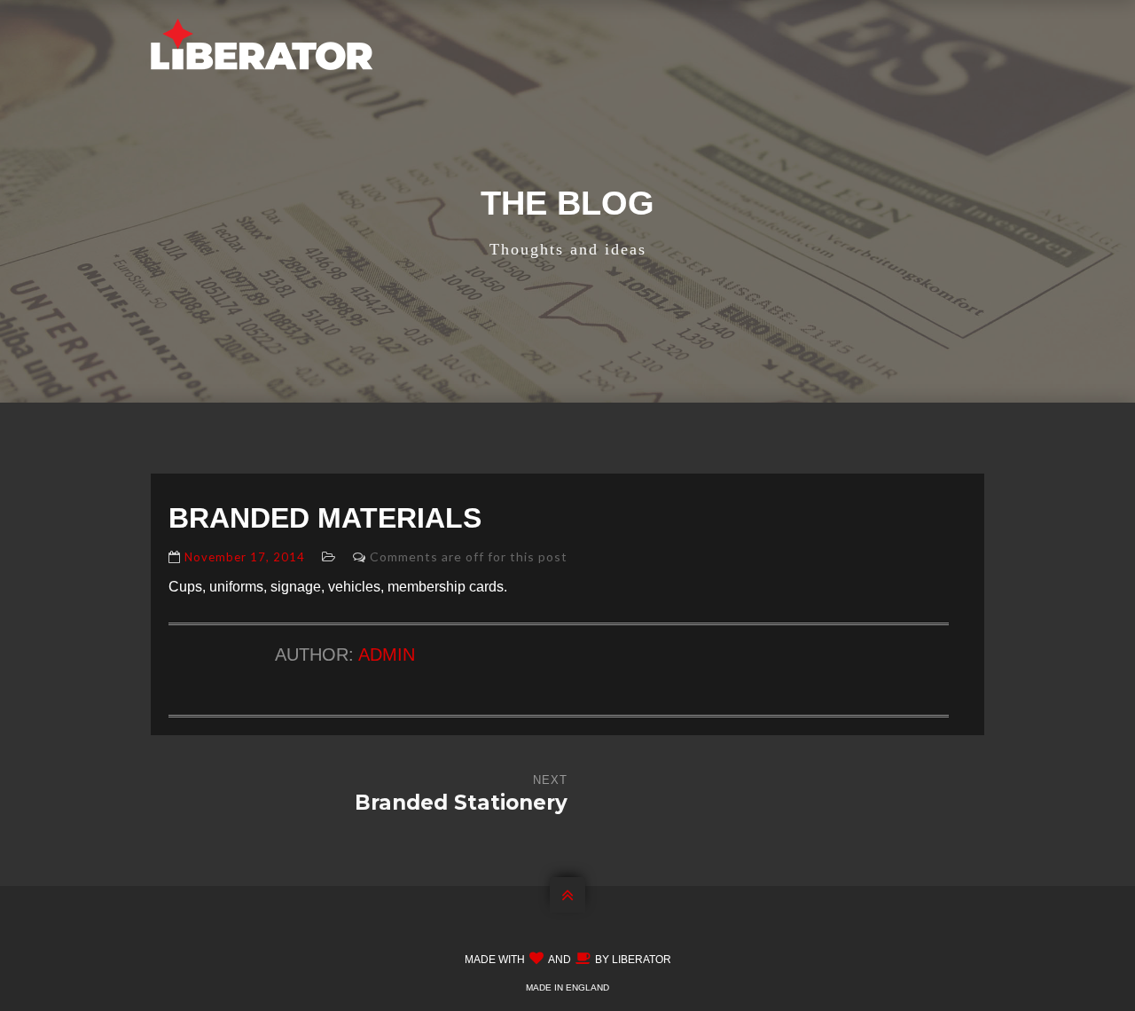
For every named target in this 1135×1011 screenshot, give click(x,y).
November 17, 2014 (244, 557)
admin (386, 654)
